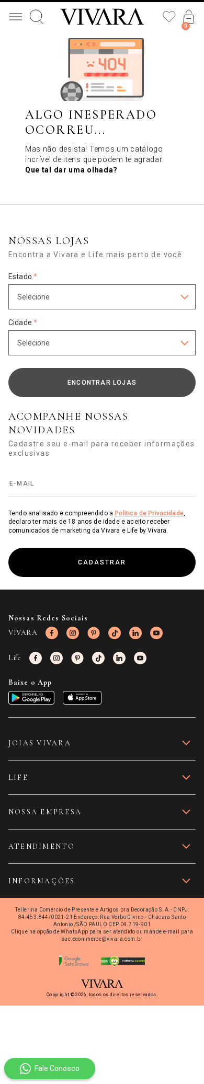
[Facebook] (52, 633)
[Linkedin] (135, 633)
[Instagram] (72, 633)
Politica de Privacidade (149, 513)
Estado (22, 276)
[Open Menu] (15, 16)
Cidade (22, 322)
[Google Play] (31, 698)
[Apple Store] (82, 698)
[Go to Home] (102, 16)
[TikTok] (114, 633)
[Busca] (36, 16)
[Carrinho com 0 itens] (189, 16)
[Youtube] (156, 633)
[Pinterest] (93, 633)
